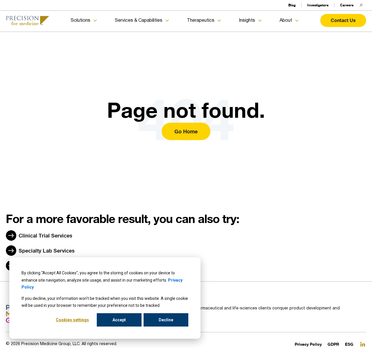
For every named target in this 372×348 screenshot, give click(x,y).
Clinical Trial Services (45, 235)
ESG (349, 344)
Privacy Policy (308, 344)
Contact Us (343, 20)
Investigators (317, 5)
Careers (346, 5)
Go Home (186, 131)
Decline (166, 320)
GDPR (333, 344)
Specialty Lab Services (47, 250)
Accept (119, 320)
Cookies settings (72, 320)
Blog (292, 5)
